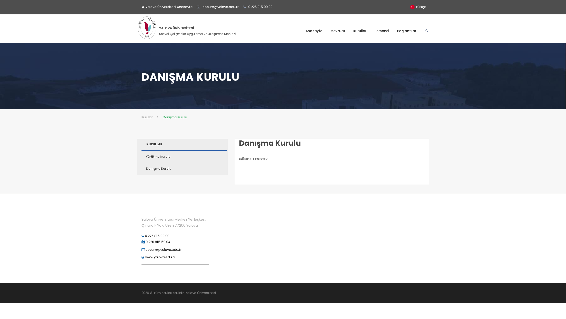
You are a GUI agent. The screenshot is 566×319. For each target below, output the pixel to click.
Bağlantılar (406, 31)
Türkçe (420, 6)
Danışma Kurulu (270, 143)
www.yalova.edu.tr (159, 257)
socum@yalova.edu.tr (163, 249)
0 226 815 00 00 (156, 235)
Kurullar (360, 31)
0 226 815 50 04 (157, 241)
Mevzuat (338, 31)
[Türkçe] (412, 6)
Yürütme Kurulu (158, 156)
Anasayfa (314, 31)
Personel (382, 31)
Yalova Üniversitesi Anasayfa (169, 6)
